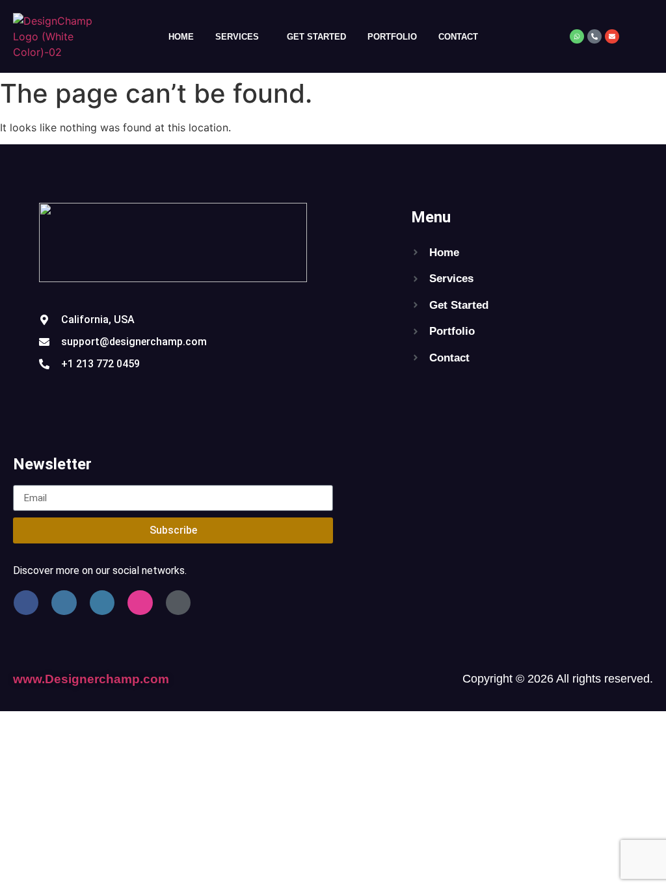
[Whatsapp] (577, 36)
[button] (240, 36)
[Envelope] (612, 36)
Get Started (316, 37)
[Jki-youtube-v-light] (178, 602)
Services (237, 37)
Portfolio (392, 37)
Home (181, 37)
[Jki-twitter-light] (63, 602)
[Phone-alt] (594, 36)
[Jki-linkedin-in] (102, 602)
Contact (458, 37)
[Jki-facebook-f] (26, 602)
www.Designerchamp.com (91, 679)
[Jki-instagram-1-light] (139, 602)
